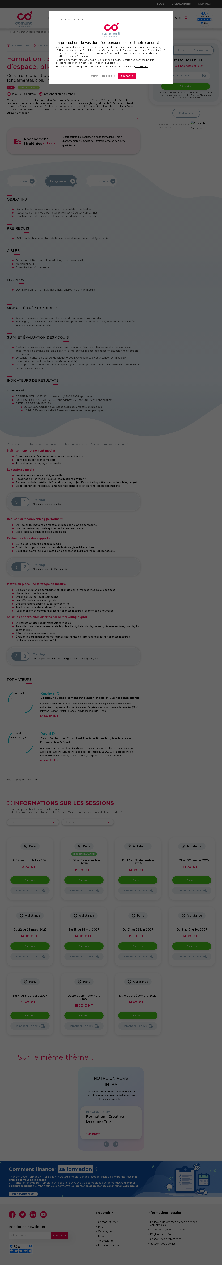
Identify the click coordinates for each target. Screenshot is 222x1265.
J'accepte (126, 76)
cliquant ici (141, 66)
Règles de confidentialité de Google (76, 60)
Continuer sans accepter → (71, 19)
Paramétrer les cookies (102, 76)
